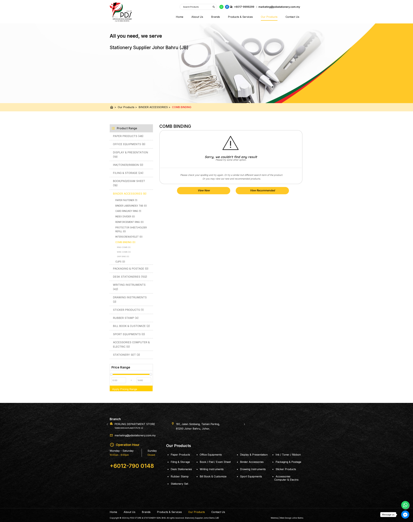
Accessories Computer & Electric (286, 478)
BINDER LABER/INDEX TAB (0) (131, 205)
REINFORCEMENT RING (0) (129, 222)
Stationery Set (179, 483)
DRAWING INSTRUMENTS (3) (130, 299)
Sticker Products (286, 469)
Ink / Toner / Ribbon (288, 454)
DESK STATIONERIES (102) (130, 276)
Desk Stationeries (181, 469)
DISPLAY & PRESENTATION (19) (130, 154)
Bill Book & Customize (213, 476)
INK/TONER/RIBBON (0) (128, 164)
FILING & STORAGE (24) (128, 173)
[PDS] (121, 11)
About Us (197, 16)
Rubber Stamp (180, 476)
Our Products (269, 16)
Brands (215, 16)
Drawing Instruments (253, 469)
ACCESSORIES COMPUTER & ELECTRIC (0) (131, 344)
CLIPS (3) (120, 261)
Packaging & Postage (288, 461)
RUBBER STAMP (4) (126, 318)
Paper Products (180, 454)
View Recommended (262, 190)
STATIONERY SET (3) (126, 354)
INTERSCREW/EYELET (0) (129, 236)
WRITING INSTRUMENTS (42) (129, 287)
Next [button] (244, 424)
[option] (206, 424)
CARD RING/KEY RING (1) (128, 211)
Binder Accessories (252, 461)
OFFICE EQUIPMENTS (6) (129, 144)
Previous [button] (107, 424)
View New (204, 190)
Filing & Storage (180, 461)
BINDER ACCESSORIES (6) (129, 193)
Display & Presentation (254, 454)
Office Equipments (211, 454)
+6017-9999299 (244, 6)
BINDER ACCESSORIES (154, 107)
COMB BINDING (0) (125, 242)
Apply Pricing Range (124, 389)
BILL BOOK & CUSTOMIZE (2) (131, 326)
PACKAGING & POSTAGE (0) (130, 268)
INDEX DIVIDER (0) (125, 216)
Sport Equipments (251, 476)
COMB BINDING (181, 107)
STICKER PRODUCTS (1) (128, 309)
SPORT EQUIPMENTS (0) (129, 334)
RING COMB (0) (124, 247)
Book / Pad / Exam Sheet (215, 461)
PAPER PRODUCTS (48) (128, 136)
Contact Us (292, 16)
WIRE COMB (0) (124, 252)
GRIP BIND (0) (123, 256)
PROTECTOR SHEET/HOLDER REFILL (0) (131, 229)
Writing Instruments (212, 469)
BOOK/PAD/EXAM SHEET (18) (129, 183)
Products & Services (240, 16)
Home (179, 16)
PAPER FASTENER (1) (126, 200)
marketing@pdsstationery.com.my (135, 435)
